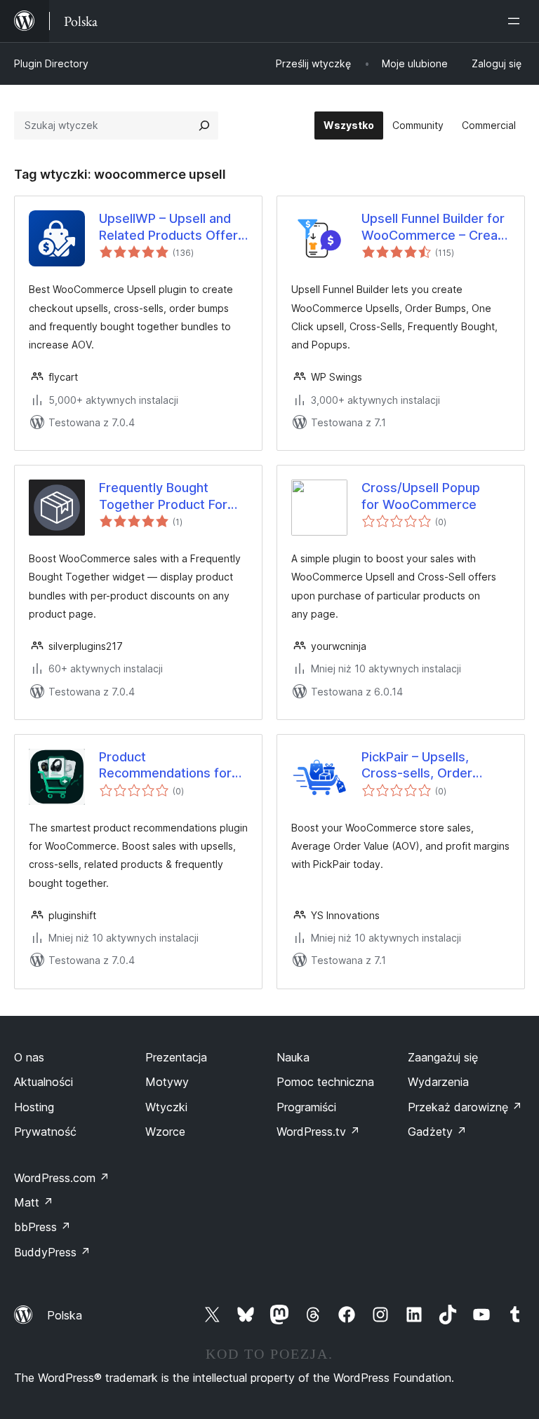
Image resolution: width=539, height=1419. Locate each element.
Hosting (34, 1107)
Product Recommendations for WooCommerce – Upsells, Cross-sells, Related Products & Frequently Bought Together (165, 765)
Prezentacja (176, 1057)
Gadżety (437, 1132)
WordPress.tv (318, 1132)
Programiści (306, 1107)
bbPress (42, 1227)
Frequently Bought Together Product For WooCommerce (163, 496)
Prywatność (45, 1132)
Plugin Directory (51, 63)
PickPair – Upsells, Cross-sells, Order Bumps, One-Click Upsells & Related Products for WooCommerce (416, 765)
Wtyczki (166, 1107)
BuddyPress (52, 1252)
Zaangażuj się (443, 1057)
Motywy (167, 1082)
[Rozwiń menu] (516, 21)
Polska (64, 1315)
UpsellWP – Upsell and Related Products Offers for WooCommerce (172, 227)
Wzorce (165, 1132)
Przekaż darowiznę (465, 1107)
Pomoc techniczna (325, 1082)
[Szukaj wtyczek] (204, 125)
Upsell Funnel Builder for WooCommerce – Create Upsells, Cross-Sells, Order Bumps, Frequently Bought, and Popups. (435, 227)
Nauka (293, 1057)
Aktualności (43, 1082)
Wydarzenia (438, 1082)
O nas (29, 1057)
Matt (33, 1202)
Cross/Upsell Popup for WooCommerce (420, 495)
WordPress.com (61, 1178)
